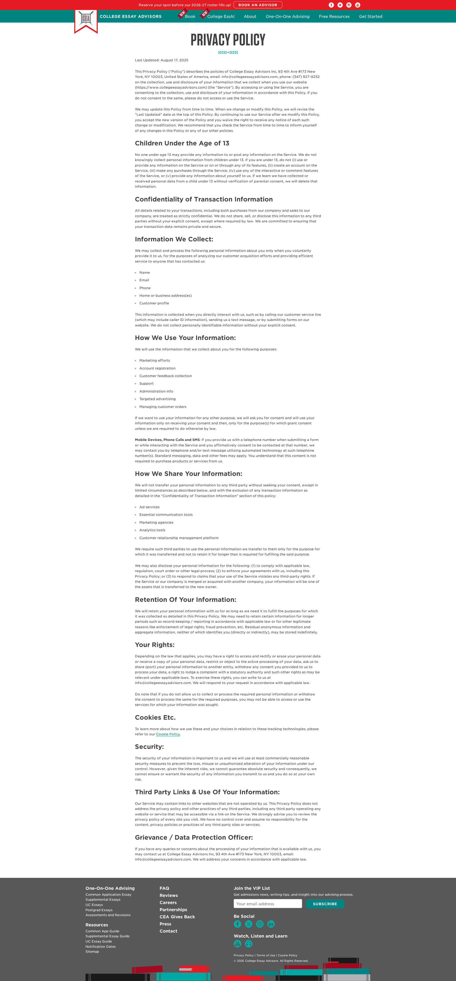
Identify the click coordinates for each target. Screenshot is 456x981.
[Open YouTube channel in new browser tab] (357, 6)
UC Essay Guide (99, 941)
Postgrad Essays (99, 910)
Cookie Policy (168, 734)
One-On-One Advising (287, 18)
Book (190, 18)
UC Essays (94, 905)
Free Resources (334, 18)
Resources (97, 924)
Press (165, 923)
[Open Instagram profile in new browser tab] (349, 6)
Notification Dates (101, 946)
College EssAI (220, 18)
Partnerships (173, 909)
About (250, 18)
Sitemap (92, 951)
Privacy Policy (244, 955)
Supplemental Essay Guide (107, 936)
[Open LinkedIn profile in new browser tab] (271, 926)
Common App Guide (102, 931)
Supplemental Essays (103, 899)
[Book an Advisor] (257, 5)
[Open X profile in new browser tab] (340, 6)
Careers (168, 902)
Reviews (169, 895)
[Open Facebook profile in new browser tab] (331, 6)
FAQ (164, 888)
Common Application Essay (108, 894)
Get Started (370, 18)
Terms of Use (265, 955)
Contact (168, 930)
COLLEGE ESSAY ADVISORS (131, 16)
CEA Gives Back (177, 916)
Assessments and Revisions (108, 915)
